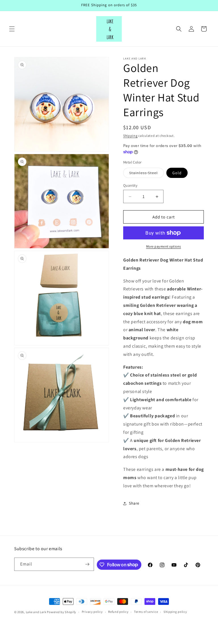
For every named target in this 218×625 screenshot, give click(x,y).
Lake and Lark (36, 612)
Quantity (130, 185)
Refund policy (118, 612)
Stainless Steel (146, 174)
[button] (12, 29)
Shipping (130, 135)
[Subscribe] (87, 564)
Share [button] (134, 503)
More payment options (163, 246)
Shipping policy (175, 612)
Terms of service (146, 612)
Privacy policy (92, 612)
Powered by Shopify (61, 612)
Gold (177, 172)
